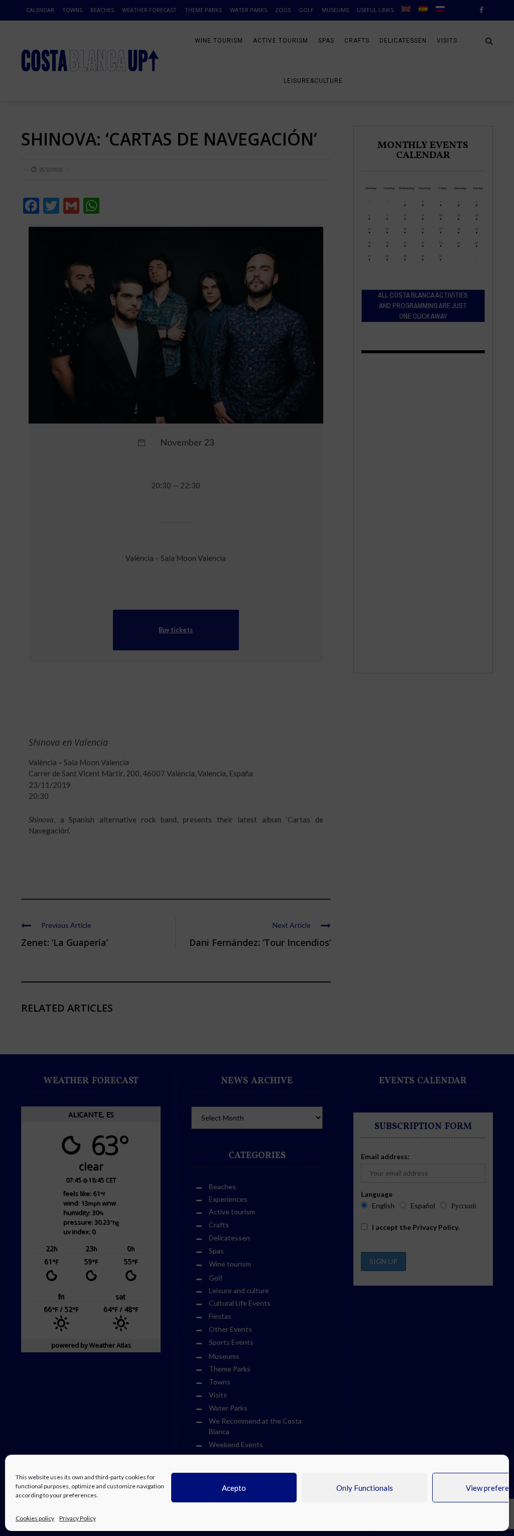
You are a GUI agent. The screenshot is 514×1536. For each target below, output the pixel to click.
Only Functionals (364, 1487)
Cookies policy (35, 1518)
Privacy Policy (77, 1518)
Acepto (234, 1487)
